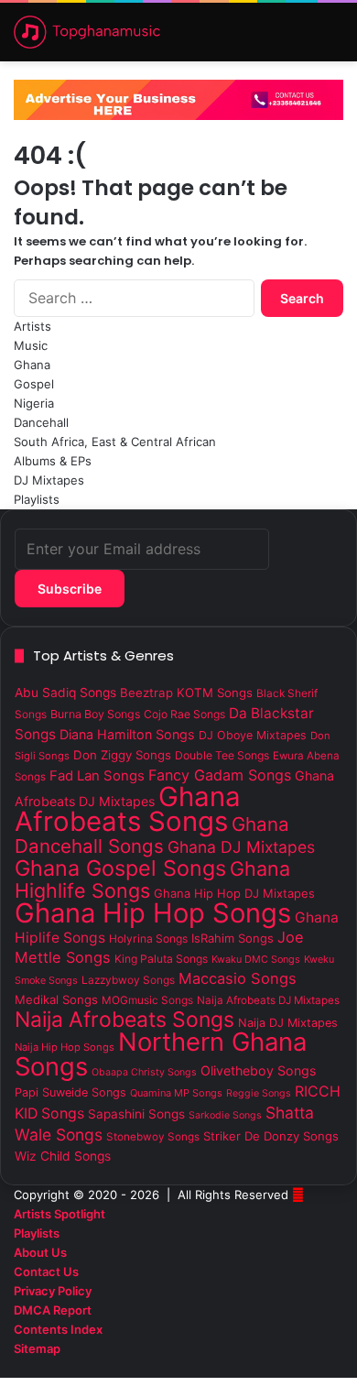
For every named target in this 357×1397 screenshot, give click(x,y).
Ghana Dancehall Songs (152, 835)
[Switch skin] (270, 39)
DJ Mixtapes (49, 480)
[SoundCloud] (309, 1367)
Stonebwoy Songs (153, 1136)
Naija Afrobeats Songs (124, 1019)
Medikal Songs (56, 999)
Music (31, 345)
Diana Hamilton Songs (127, 734)
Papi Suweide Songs (70, 1092)
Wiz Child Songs (63, 1156)
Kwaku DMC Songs (255, 959)
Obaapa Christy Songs (144, 1072)
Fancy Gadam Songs (219, 775)
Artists (32, 326)
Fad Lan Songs (97, 776)
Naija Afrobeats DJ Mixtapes (268, 1000)
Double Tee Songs (222, 755)
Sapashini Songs (136, 1114)
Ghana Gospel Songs (120, 868)
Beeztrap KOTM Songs (186, 692)
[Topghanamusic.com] (87, 32)
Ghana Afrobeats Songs (128, 808)
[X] (324, 1367)
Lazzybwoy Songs (128, 980)
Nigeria (34, 403)
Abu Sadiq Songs (65, 692)
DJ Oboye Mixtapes (253, 735)
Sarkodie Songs (225, 1115)
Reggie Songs (258, 1093)
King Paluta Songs (161, 959)
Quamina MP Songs (176, 1092)
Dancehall (41, 422)
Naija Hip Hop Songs (64, 1047)
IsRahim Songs (232, 938)
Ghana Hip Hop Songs (153, 913)
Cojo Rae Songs (184, 714)
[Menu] (334, 39)
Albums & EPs (53, 460)
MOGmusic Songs (147, 1000)
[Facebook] (338, 1367)
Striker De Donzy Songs (271, 1136)
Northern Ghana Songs (161, 1054)
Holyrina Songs (148, 938)
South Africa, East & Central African (115, 441)
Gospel (34, 384)
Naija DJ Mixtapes (288, 1023)
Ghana (32, 364)
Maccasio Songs (237, 978)
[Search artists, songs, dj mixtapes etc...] (302, 39)
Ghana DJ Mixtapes (241, 847)
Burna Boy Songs (95, 714)
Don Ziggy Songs (122, 755)
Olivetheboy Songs (258, 1070)
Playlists (37, 499)
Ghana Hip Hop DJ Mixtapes (234, 893)
